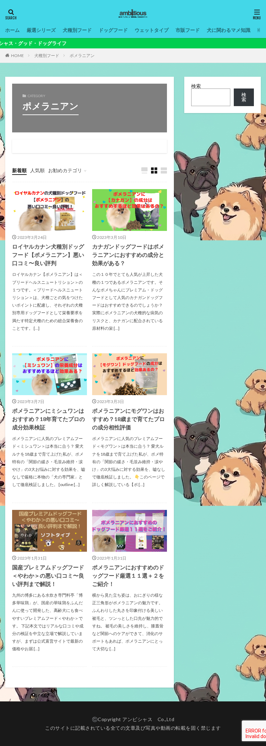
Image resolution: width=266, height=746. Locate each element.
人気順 (37, 170)
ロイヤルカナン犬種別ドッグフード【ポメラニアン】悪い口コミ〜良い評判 (48, 254)
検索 (196, 86)
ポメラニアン (82, 55)
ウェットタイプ (152, 30)
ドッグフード (113, 30)
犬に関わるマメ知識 (228, 30)
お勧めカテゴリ (65, 170)
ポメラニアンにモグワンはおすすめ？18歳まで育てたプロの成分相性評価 (128, 418)
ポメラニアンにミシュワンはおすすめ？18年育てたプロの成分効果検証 (48, 418)
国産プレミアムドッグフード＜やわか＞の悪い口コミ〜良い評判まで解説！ (48, 575)
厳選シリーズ (41, 30)
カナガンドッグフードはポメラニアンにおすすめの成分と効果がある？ (128, 254)
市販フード (188, 30)
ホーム (12, 30)
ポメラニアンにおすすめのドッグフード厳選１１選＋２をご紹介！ (128, 575)
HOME (17, 55)
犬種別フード (77, 30)
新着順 (19, 170)
